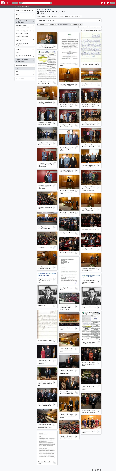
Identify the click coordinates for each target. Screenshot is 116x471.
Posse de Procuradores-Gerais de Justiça (25, 56)
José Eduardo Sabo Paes (25, 34)
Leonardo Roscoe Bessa (25, 36)
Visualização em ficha (64, 24)
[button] (101, 2)
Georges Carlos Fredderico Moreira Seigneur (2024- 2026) (47, 274)
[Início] (6, 3)
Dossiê (25, 75)
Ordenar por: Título (83, 27)
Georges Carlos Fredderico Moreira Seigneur (25, 21)
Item (25, 72)
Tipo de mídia (20, 79)
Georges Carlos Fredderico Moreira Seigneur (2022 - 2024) (91, 276)
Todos (17, 18)
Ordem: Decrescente (95, 27)
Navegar (14, 2)
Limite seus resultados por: (24, 10)
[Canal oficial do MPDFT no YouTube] (98, 470)
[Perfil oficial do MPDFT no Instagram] (100, 470)
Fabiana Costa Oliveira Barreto (25, 28)
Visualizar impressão (43, 24)
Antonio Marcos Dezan (25, 26)
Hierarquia (53, 24)
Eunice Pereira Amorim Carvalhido (25, 39)
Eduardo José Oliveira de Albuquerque (25, 44)
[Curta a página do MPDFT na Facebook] (93, 470)
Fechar (49, 9)
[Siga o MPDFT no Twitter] (95, 470)
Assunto (18, 49)
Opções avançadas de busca (46, 20)
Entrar (112, 2)
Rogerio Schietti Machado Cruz (25, 31)
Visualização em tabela (76, 24)
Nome (17, 15)
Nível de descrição (21, 66)
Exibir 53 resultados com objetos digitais (91, 30)
